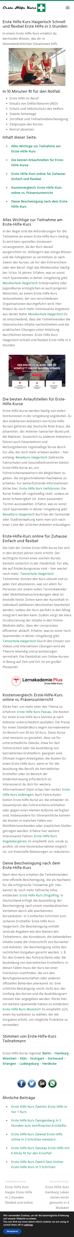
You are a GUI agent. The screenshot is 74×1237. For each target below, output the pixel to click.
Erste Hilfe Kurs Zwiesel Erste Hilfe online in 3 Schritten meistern (36, 1136)
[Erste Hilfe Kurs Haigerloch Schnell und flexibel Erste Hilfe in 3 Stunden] (37, 67)
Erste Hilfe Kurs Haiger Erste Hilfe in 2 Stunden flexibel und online (19, 1192)
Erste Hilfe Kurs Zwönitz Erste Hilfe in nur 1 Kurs (39, 1109)
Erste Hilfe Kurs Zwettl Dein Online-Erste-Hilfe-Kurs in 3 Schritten (37, 1164)
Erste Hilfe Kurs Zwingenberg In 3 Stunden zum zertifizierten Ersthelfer (39, 1123)
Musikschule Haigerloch (20, 283)
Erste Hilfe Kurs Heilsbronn (39, 488)
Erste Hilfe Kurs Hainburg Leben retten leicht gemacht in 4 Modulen (57, 1195)
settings (28, 1224)
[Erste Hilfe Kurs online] (24, 7)
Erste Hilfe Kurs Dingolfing (39, 895)
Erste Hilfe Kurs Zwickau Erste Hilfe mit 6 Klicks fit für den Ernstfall (40, 1150)
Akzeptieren (12, 1231)
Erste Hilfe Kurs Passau (34, 712)
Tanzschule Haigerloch (37, 574)
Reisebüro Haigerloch (31, 457)
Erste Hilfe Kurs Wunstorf (22, 1009)
